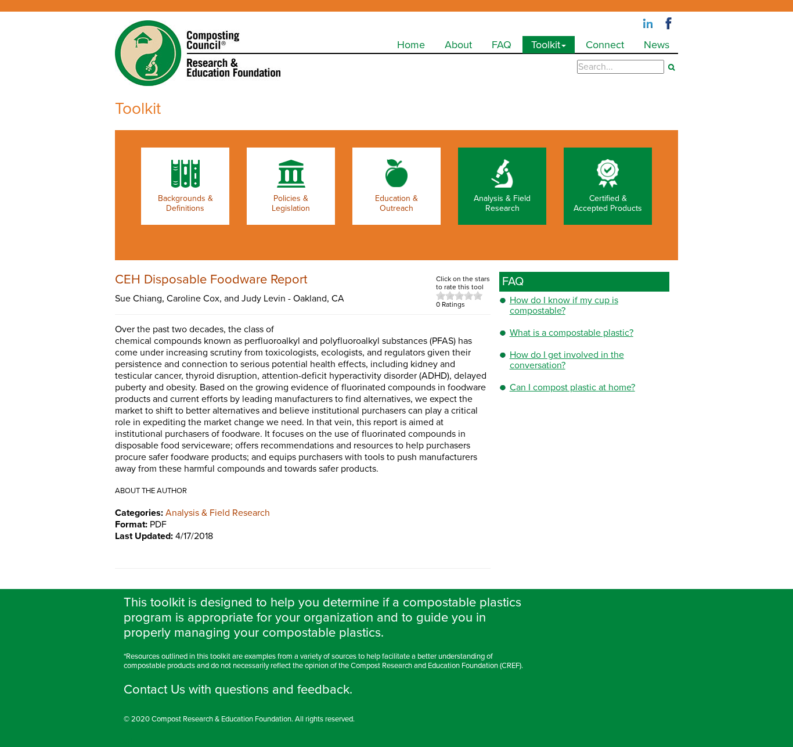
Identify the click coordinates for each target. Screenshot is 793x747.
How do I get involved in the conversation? (567, 360)
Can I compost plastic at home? (572, 387)
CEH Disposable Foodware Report (211, 279)
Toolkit (545, 44)
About (458, 44)
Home (411, 44)
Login (126, 741)
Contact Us (154, 689)
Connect (605, 44)
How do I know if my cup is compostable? (564, 306)
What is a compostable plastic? (571, 333)
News (656, 44)
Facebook (668, 24)
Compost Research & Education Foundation (221, 719)
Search (671, 67)
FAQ (501, 44)
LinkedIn (648, 24)
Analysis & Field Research (217, 513)
